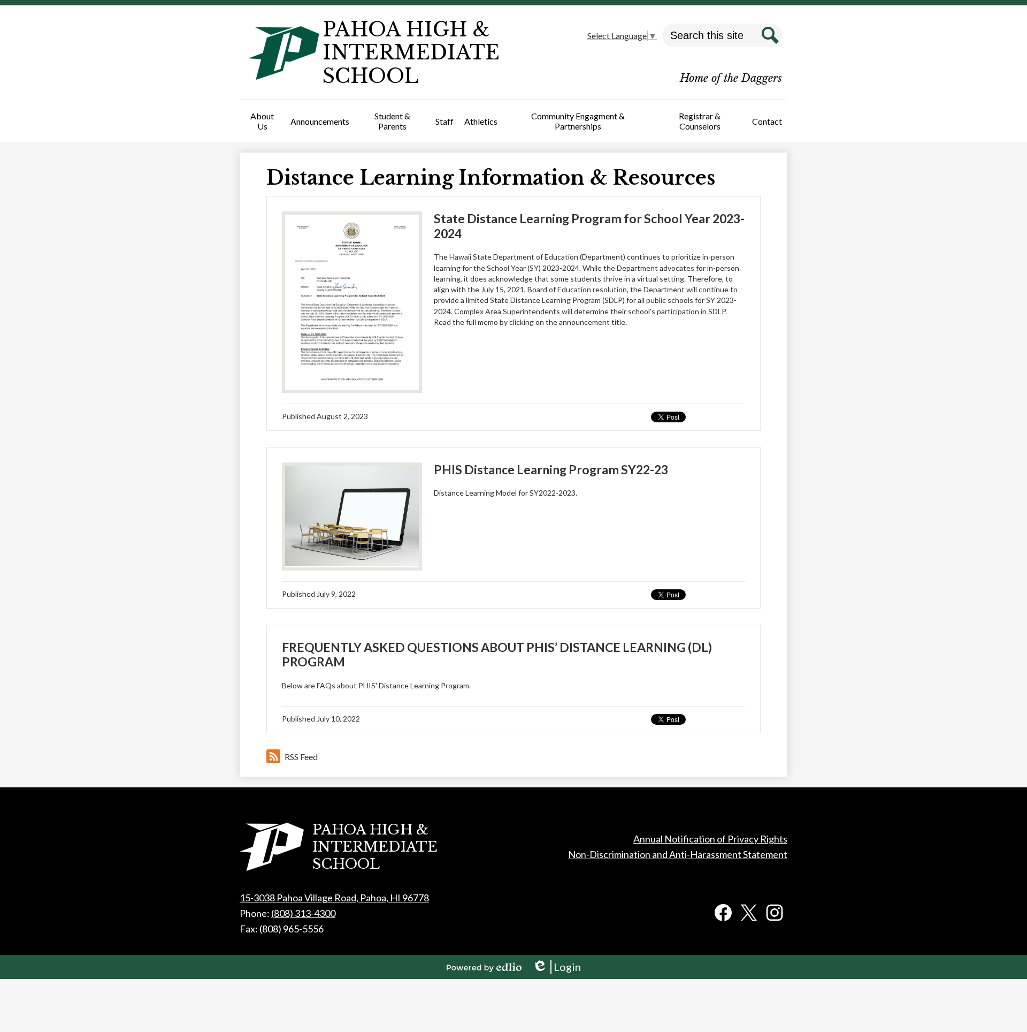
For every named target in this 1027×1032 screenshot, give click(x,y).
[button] (262, 121)
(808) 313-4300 (303, 913)
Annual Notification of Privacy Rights (710, 839)
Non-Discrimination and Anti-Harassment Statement (677, 854)
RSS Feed (301, 757)
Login (556, 967)
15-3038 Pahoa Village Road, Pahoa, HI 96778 (334, 898)
